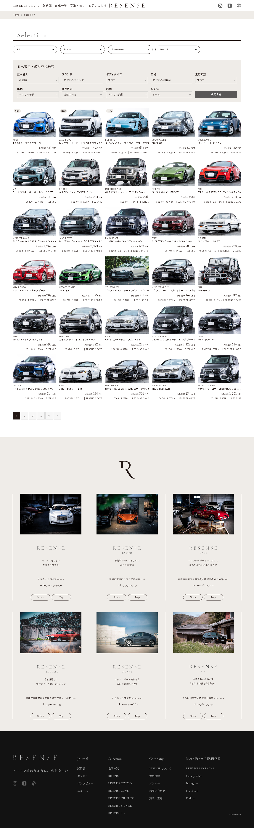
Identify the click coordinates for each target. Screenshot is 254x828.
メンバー (154, 783)
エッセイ (82, 776)
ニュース (82, 790)
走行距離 (200, 74)
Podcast (239, 6)
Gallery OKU (194, 776)
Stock (40, 597)
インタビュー (85, 783)
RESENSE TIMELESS (121, 798)
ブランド (67, 74)
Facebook (229, 6)
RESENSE (114, 776)
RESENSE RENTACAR (200, 768)
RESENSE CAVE (118, 791)
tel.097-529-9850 (51, 585)
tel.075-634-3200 (203, 585)
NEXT (57, 415)
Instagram (220, 6)
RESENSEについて (26, 5)
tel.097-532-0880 (127, 704)
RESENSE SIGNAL (120, 806)
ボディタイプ (114, 74)
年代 (19, 88)
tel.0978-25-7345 (203, 704)
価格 (153, 74)
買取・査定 (78, 5)
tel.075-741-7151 (127, 585)
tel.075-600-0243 (51, 704)
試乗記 (47, 5)
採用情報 (154, 776)
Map (61, 597)
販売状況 (67, 88)
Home (16, 14)
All (18, 49)
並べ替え (22, 74)
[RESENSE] (127, 6)
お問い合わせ (98, 5)
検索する (216, 94)
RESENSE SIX (117, 813)
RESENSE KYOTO (120, 783)
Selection (29, 14)
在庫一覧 (61, 5)
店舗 (109, 88)
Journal (82, 759)
